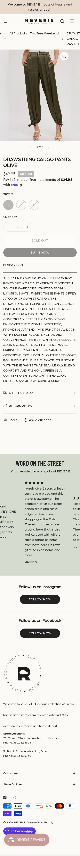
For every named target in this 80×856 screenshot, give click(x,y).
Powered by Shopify (39, 822)
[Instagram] (14, 797)
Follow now (40, 599)
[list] (40, 100)
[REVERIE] (39, 21)
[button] (72, 21)
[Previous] (31, 147)
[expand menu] (5, 21)
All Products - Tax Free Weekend (34, 33)
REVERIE (19, 822)
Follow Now (40, 633)
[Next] (48, 147)
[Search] (62, 21)
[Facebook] (5, 797)
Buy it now (40, 252)
